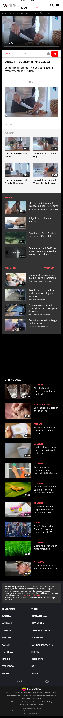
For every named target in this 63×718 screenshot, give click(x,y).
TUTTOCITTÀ (26, 695)
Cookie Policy (47, 702)
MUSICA (6, 616)
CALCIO (6, 658)
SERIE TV (6, 630)
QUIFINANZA (51, 695)
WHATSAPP (37, 637)
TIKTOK (35, 608)
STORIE (35, 651)
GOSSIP (6, 644)
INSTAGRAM (37, 623)
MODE (12, 13)
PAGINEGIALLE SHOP (41, 693)
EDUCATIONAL (39, 616)
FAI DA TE (38, 424)
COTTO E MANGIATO (42, 644)
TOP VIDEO (8, 666)
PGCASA (54, 693)
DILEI (34, 695)
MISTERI (6, 637)
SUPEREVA (37, 698)
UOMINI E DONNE (40, 630)
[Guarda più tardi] (48, 54)
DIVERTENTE (8, 608)
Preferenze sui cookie (28, 704)
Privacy (36, 702)
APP (33, 666)
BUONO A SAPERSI (42, 404)
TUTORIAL (7, 651)
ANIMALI (7, 623)
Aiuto (41, 704)
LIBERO (8, 693)
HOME (4, 13)
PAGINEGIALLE (26, 693)
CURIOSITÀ (39, 562)
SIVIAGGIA (41, 695)
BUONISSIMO (27, 698)
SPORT (37, 523)
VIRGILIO (16, 693)
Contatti (18, 681)
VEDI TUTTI (49, 268)
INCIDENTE (37, 658)
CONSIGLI (38, 385)
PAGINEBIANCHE (13, 695)
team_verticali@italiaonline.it (34, 595)
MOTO (5, 673)
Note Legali (26, 702)
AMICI (34, 673)
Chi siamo (15, 702)
